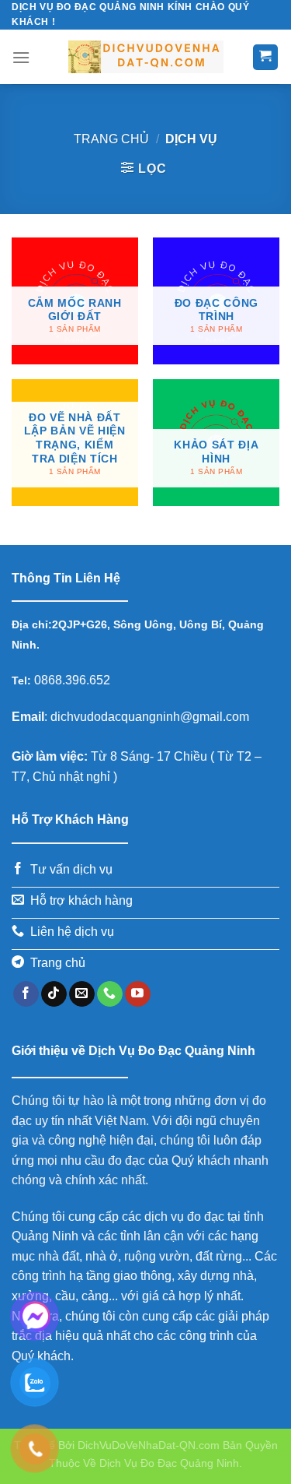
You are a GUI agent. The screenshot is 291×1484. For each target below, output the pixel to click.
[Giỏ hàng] (266, 57)
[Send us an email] (82, 994)
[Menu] (21, 57)
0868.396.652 (70, 680)
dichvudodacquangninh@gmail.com (149, 716)
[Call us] (110, 994)
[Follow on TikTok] (54, 994)
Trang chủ (111, 139)
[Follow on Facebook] (26, 994)
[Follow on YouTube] (138, 994)
